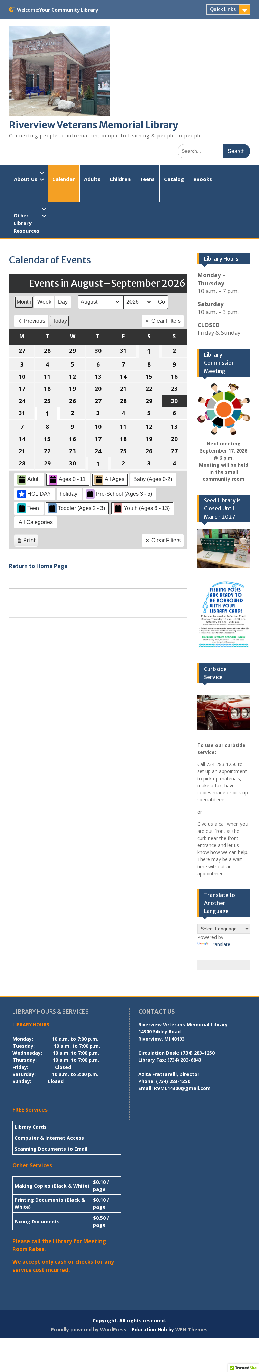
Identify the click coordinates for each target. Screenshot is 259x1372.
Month (24, 302)
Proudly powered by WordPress (88, 1329)
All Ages (114, 479)
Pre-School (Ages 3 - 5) (124, 494)
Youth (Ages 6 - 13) (147, 508)
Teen (33, 508)
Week (44, 302)
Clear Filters (166, 321)
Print (26, 541)
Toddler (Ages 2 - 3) (81, 508)
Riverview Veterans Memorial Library (93, 125)
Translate (220, 944)
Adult (33, 479)
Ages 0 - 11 (72, 479)
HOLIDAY (39, 494)
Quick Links (223, 9)
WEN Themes (191, 1329)
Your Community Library (68, 10)
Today (60, 321)
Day (63, 302)
